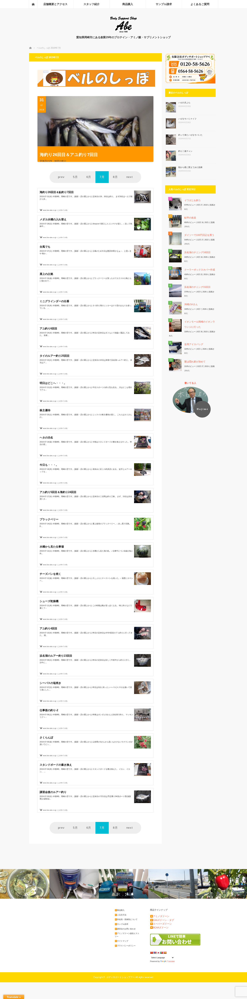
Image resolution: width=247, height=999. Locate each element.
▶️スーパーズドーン (161, 923)
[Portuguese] (161, 952)
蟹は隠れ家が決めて (194, 361)
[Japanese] (158, 952)
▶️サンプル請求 (121, 924)
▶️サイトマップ (121, 941)
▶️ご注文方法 (120, 915)
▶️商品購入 (120, 910)
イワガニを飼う (192, 200)
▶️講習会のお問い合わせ (125, 929)
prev (61, 177)
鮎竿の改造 (190, 217)
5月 (75, 177)
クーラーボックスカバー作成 (199, 269)
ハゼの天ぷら (184, 102)
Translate (171, 961)
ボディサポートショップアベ (120, 977)
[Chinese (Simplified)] (151, 952)
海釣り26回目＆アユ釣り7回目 (69, 154)
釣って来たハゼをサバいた (190, 135)
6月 (88, 177)
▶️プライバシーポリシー (125, 946)
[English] (154, 952)
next (129, 177)
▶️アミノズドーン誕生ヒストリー (127, 934)
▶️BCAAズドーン (159, 927)
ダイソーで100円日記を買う (199, 235)
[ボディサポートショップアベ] (123, 32)
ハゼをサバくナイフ (187, 119)
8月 (115, 177)
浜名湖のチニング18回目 (197, 252)
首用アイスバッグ (193, 344)
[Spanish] (165, 952)
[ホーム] (33, 4)
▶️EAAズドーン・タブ (162, 920)
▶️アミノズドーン (159, 916)
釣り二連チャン (185, 151)
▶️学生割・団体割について (126, 919)
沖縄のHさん (191, 304)
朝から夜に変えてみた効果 (190, 167)
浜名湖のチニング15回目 (197, 287)
